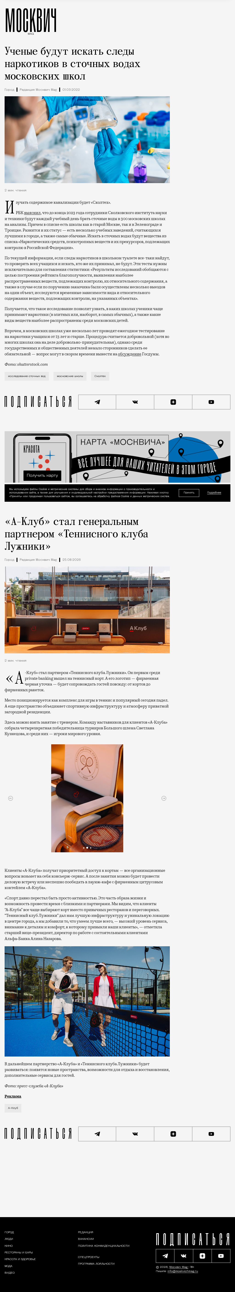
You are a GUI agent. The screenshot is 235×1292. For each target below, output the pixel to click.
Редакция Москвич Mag (38, 90)
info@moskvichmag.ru (183, 1271)
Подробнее (214, 493)
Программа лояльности (96, 1264)
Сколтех (100, 376)
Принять (189, 493)
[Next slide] (164, 798)
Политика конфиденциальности (103, 1246)
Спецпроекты (88, 1257)
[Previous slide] (10, 798)
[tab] (83, 848)
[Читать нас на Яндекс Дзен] (173, 402)
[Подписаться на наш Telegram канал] (97, 402)
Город (9, 90)
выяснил (32, 212)
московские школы (70, 376)
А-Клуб (13, 1108)
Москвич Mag (178, 1267)
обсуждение (129, 354)
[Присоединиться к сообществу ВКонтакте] (135, 402)
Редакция (85, 1232)
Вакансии (86, 1239)
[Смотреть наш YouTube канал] (211, 402)
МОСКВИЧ (31, 20)
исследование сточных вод (26, 376)
